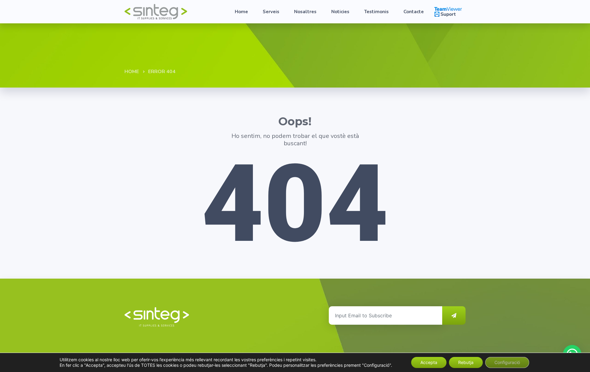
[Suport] (448, 11)
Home (241, 12)
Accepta (428, 362)
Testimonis (376, 12)
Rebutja (466, 362)
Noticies (340, 12)
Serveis (271, 12)
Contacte (413, 12)
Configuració (507, 362)
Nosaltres (305, 12)
